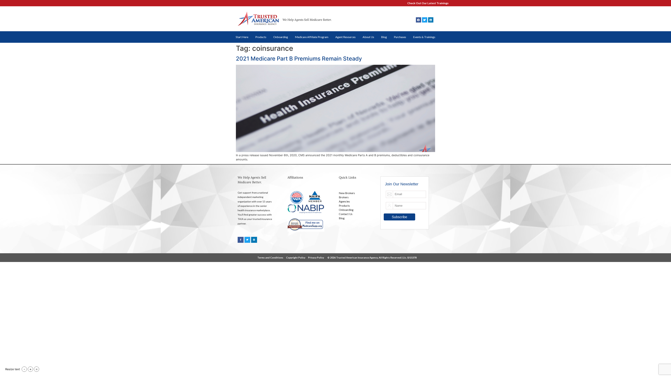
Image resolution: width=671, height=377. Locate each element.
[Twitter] (424, 20)
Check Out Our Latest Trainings (408, 3)
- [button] (24, 369)
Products (260, 37)
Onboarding (280, 37)
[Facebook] (418, 20)
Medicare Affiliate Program (311, 37)
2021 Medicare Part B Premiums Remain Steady (299, 58)
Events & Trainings (424, 37)
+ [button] (30, 369)
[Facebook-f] (241, 240)
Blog (384, 37)
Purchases (400, 37)
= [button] (36, 369)
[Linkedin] (430, 20)
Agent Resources (345, 37)
